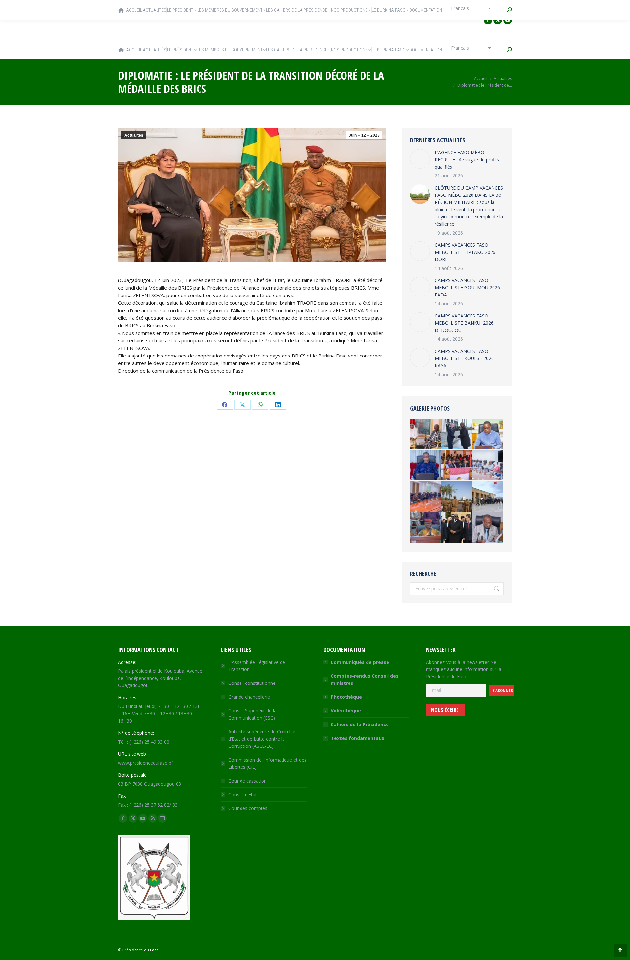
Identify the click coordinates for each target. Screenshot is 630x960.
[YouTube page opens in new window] (507, 20)
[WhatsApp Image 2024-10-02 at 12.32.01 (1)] (425, 465)
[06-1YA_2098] (456, 527)
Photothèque (346, 697)
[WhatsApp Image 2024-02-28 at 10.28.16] (488, 527)
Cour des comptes (247, 808)
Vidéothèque (346, 710)
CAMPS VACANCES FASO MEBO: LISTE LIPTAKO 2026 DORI (465, 252)
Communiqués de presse (360, 662)
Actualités (133, 135)
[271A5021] (425, 527)
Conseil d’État (242, 794)
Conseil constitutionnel (252, 683)
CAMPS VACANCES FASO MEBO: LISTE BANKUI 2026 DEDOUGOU (464, 323)
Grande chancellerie (249, 697)
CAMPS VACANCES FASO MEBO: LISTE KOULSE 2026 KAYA (464, 358)
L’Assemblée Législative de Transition (256, 665)
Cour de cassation (247, 781)
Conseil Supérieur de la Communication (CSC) (252, 714)
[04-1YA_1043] (488, 496)
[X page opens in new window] (498, 20)
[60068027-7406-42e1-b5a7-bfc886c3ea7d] (425, 496)
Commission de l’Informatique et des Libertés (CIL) (267, 763)
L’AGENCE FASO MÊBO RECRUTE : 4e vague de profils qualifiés (467, 159)
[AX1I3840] (425, 434)
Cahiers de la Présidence (360, 724)
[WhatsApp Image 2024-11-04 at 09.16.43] (456, 496)
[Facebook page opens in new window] (488, 20)
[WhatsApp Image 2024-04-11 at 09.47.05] (488, 465)
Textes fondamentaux (357, 738)
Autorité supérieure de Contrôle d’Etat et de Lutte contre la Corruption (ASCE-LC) (261, 738)
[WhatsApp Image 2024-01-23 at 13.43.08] (456, 465)
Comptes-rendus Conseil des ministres (365, 679)
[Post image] (420, 159)
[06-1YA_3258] (456, 434)
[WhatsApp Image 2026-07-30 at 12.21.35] (488, 434)
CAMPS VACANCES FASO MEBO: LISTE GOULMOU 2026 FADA (467, 287)
